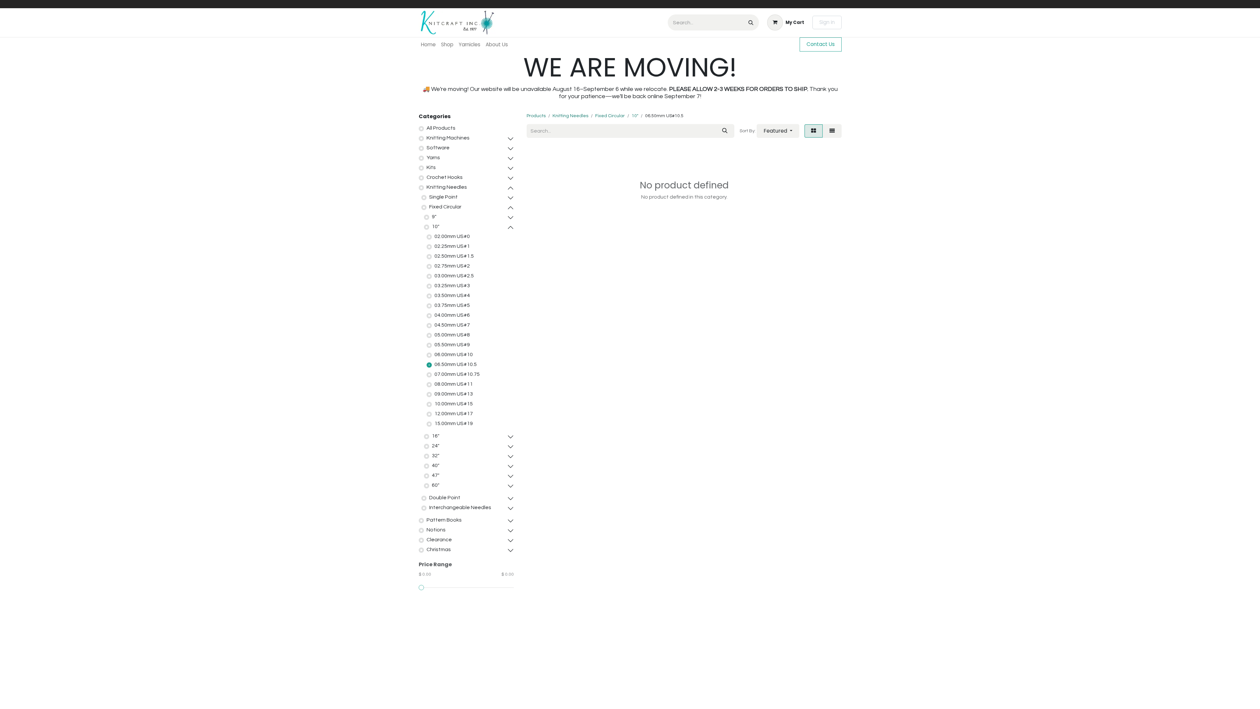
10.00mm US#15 (453, 403)
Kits (431, 167)
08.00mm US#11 (453, 384)
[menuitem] (428, 44)
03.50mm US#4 (452, 295)
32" (435, 455)
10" (435, 226)
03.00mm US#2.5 (454, 275)
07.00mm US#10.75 (457, 374)
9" (434, 216)
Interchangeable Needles (460, 507)
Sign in (827, 22)
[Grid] (813, 131)
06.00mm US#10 (453, 354)
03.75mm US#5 (452, 305)
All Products (441, 128)
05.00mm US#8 (452, 334)
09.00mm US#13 (453, 394)
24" (435, 445)
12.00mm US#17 (453, 413)
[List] (832, 131)
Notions (436, 529)
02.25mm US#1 (452, 246)
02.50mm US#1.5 (454, 256)
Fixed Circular (445, 206)
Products (536, 116)
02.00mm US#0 (452, 236)
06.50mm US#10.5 (455, 364)
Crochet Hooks (445, 177)
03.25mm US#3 (452, 285)
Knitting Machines (448, 137)
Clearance (439, 539)
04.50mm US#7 (452, 325)
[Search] (751, 22)
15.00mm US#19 (453, 423)
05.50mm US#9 (452, 344)
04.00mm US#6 (452, 315)
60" (435, 485)
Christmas (439, 549)
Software (438, 147)
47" (435, 475)
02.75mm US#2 (452, 266)
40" (435, 465)
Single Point (443, 197)
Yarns (433, 157)
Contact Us (821, 44)
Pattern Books (444, 520)
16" (435, 436)
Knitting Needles (447, 187)
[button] (778, 131)
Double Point (444, 497)
